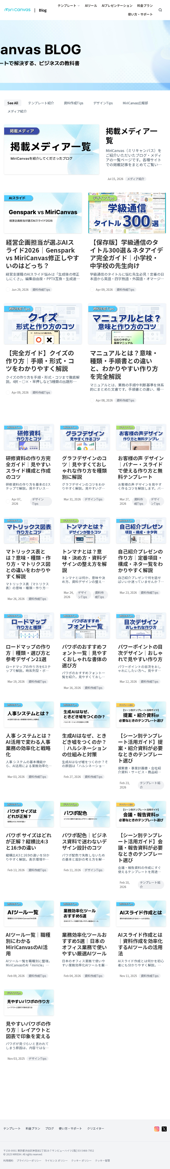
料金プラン (145, 5)
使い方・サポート (140, 14)
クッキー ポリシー (81, 1160)
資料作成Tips (73, 102)
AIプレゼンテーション (117, 5)
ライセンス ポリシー (56, 1160)
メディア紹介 (17, 111)
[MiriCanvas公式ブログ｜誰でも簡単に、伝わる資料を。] (17, 10)
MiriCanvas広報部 (135, 102)
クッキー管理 (102, 1160)
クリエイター (95, 1128)
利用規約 (8, 1160)
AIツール (91, 5)
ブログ (49, 1128)
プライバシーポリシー (29, 1160)
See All (12, 102)
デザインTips (103, 102)
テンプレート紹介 (41, 102)
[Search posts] (160, 10)
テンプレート (12, 1128)
